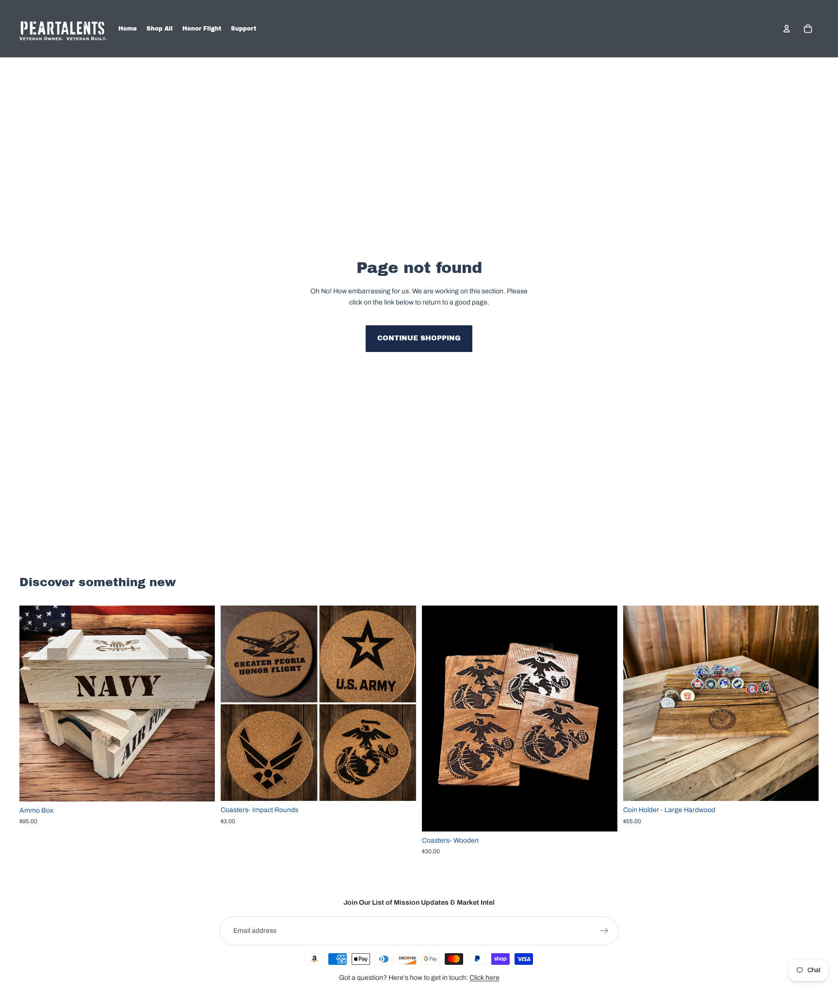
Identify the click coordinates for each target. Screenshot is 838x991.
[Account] (786, 28)
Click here (484, 977)
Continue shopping (419, 338)
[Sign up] (604, 931)
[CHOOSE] (200, 786)
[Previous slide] (235, 703)
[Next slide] (401, 703)
